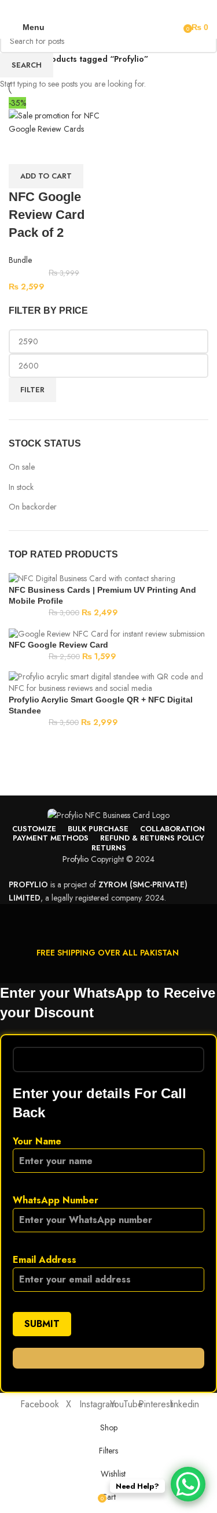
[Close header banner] (14, 918)
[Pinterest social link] (102, 8)
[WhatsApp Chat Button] (188, 1484)
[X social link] (88, 8)
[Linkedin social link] (115, 8)
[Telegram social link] (142, 8)
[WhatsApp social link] (128, 8)
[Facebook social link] (75, 8)
